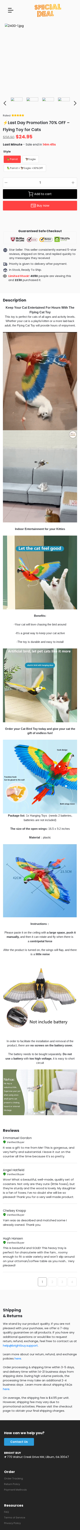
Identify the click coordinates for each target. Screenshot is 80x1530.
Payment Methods (15, 1489)
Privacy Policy (12, 1523)
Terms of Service (14, 1517)
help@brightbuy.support (20, 1345)
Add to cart (43, 194)
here (18, 1358)
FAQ (6, 1512)
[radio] (12, 159)
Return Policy (12, 1484)
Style (7, 151)
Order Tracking (13, 1478)
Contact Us (19, 1442)
